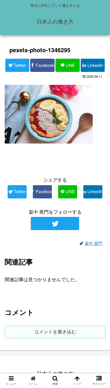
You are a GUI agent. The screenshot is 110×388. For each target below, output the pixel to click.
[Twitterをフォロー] (55, 223)
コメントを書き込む (55, 331)
